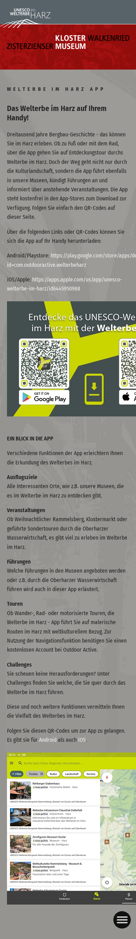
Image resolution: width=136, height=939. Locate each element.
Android (47, 740)
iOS (82, 740)
